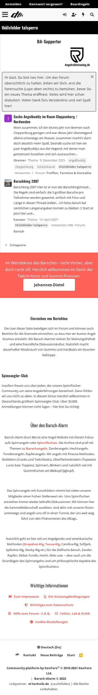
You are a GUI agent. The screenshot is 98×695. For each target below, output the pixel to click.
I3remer (20, 160)
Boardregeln (80, 4)
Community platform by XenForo (49, 670)
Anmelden (13, 4)
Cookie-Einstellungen (51, 622)
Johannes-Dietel (49, 284)
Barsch (19, 231)
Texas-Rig (52, 544)
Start (71, 655)
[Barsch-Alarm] (17, 655)
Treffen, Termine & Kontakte (69, 173)
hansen (19, 219)
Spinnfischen (47, 443)
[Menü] (5, 14)
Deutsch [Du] (50, 647)
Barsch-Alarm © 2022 (50, 678)
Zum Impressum (26, 596)
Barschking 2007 (26, 181)
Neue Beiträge (51, 655)
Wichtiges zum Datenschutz (51, 605)
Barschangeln (36, 448)
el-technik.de (38, 684)
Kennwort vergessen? (46, 4)
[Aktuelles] (83, 14)
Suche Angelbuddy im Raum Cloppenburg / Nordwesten (45, 119)
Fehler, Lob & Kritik (74, 613)
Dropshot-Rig (34, 544)
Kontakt (29, 655)
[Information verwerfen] (91, 77)
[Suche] (92, 14)
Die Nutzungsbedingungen (69, 596)
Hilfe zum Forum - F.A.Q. (31, 613)
